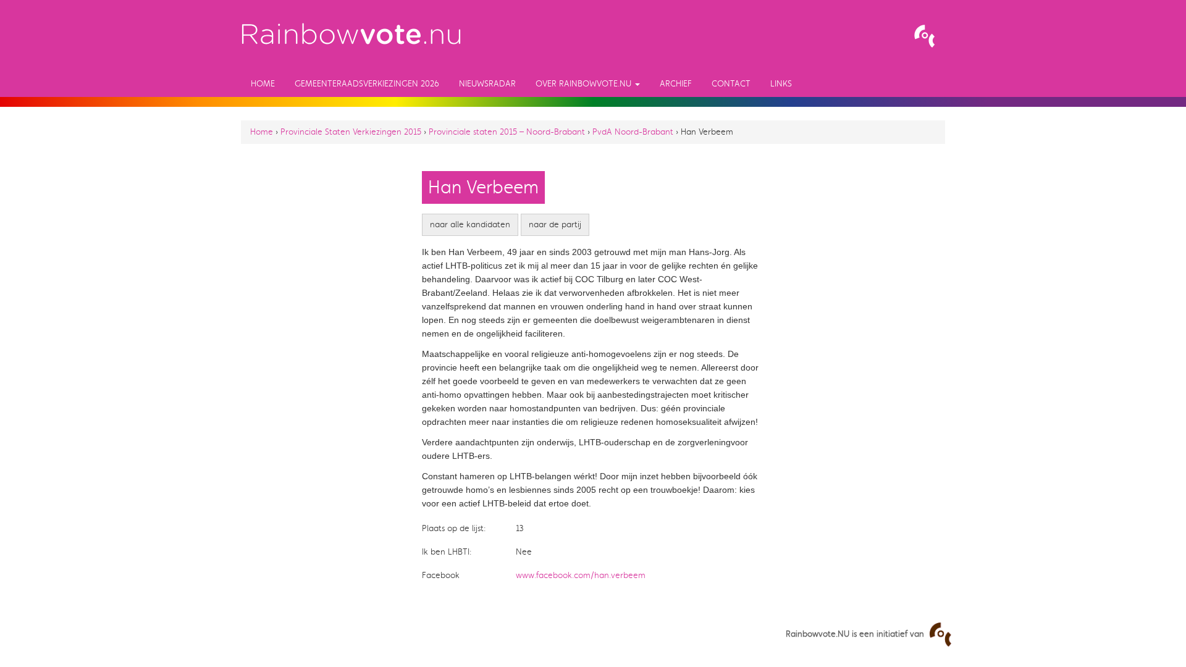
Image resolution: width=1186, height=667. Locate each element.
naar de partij (555, 224)
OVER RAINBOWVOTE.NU (585, 83)
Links (781, 83)
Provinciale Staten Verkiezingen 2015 (350, 132)
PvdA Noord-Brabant (632, 132)
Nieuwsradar (487, 83)
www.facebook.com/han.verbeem (581, 575)
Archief (676, 83)
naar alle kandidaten (470, 224)
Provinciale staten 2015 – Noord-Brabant (507, 132)
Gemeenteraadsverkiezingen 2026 (367, 83)
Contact (731, 83)
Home (263, 83)
